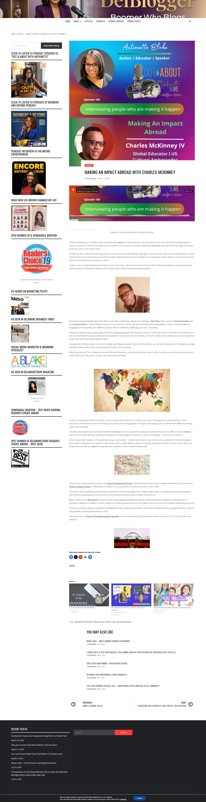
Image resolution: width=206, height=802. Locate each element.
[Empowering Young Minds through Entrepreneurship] (173, 595)
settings (123, 799)
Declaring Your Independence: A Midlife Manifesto (107, 674)
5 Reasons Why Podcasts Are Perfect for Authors (162, 704)
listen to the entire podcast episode (102, 516)
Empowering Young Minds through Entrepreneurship (172, 607)
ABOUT (76, 21)
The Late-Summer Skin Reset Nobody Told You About (34, 745)
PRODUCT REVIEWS (116, 21)
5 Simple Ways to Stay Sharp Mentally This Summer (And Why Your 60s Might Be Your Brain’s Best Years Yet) (131, 652)
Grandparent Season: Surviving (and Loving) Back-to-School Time (39, 736)
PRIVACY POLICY (134, 21)
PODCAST (89, 165)
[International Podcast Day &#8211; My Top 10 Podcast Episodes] (131, 595)
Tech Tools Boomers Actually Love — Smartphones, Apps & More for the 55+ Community (123, 685)
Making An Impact (85, 229)
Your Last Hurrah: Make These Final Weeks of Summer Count (36, 754)
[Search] (190, 21)
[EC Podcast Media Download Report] (89, 595)
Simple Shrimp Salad (92, 704)
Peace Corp (110, 621)
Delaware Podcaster (84, 621)
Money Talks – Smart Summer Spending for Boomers (108, 641)
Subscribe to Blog (51, 45)
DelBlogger (92, 178)
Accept (139, 798)
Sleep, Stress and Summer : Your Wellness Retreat (107, 663)
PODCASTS (100, 21)
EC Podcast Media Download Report (82, 607)
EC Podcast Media (74, 229)
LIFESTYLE (89, 21)
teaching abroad (123, 621)
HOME (67, 21)
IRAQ (95, 621)
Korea (101, 621)
